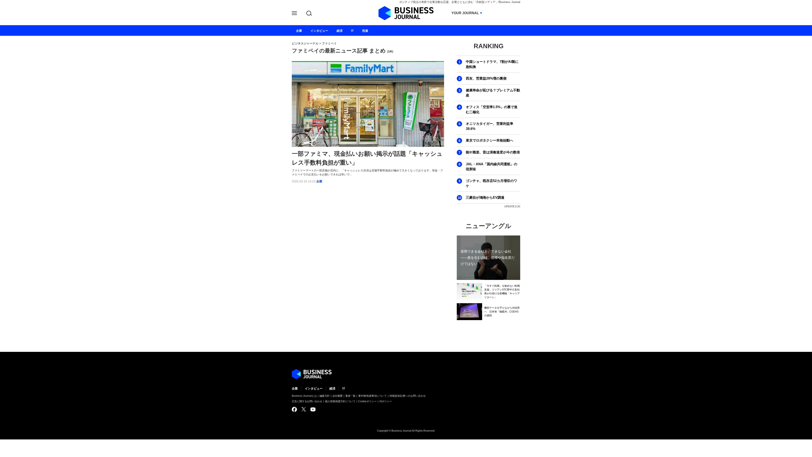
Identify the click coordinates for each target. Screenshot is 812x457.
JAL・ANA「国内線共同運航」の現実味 (491, 166)
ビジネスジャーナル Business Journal (406, 13)
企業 (319, 181)
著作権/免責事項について (372, 395)
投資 (365, 30)
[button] (294, 13)
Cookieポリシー (367, 401)
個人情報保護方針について (340, 401)
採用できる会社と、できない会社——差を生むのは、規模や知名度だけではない (488, 258)
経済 (332, 388)
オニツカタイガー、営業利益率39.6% (489, 126)
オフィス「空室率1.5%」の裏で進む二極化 (491, 109)
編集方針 (325, 395)
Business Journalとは (304, 395)
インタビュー (313, 388)
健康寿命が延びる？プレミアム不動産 (493, 92)
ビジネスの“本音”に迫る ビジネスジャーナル (312, 374)
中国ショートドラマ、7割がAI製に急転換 (492, 64)
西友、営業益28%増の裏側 (486, 78)
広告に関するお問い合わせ (307, 401)
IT (343, 388)
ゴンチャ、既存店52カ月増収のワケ (491, 183)
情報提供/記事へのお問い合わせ (408, 395)
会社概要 (337, 395)
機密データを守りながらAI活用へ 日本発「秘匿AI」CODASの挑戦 (502, 311)
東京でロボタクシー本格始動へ (489, 140)
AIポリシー (385, 401)
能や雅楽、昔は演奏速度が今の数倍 (493, 152)
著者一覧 (350, 395)
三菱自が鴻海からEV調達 (485, 197)
